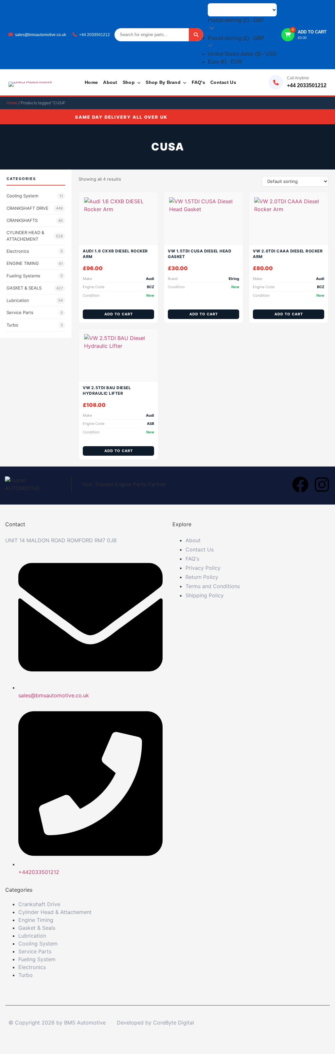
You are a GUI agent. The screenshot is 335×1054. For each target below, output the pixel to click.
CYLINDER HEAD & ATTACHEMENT (35, 236)
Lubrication (35, 300)
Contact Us (223, 82)
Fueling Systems (35, 275)
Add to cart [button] (118, 314)
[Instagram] (322, 484)
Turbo (35, 325)
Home (91, 82)
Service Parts (35, 312)
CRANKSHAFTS (35, 220)
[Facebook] (300, 484)
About (110, 82)
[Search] (196, 34)
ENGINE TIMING (35, 263)
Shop (129, 82)
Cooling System (35, 195)
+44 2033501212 (94, 34)
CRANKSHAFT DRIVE (35, 208)
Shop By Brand (164, 82)
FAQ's (198, 82)
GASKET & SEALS (35, 287)
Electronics (35, 251)
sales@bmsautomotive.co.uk (40, 34)
